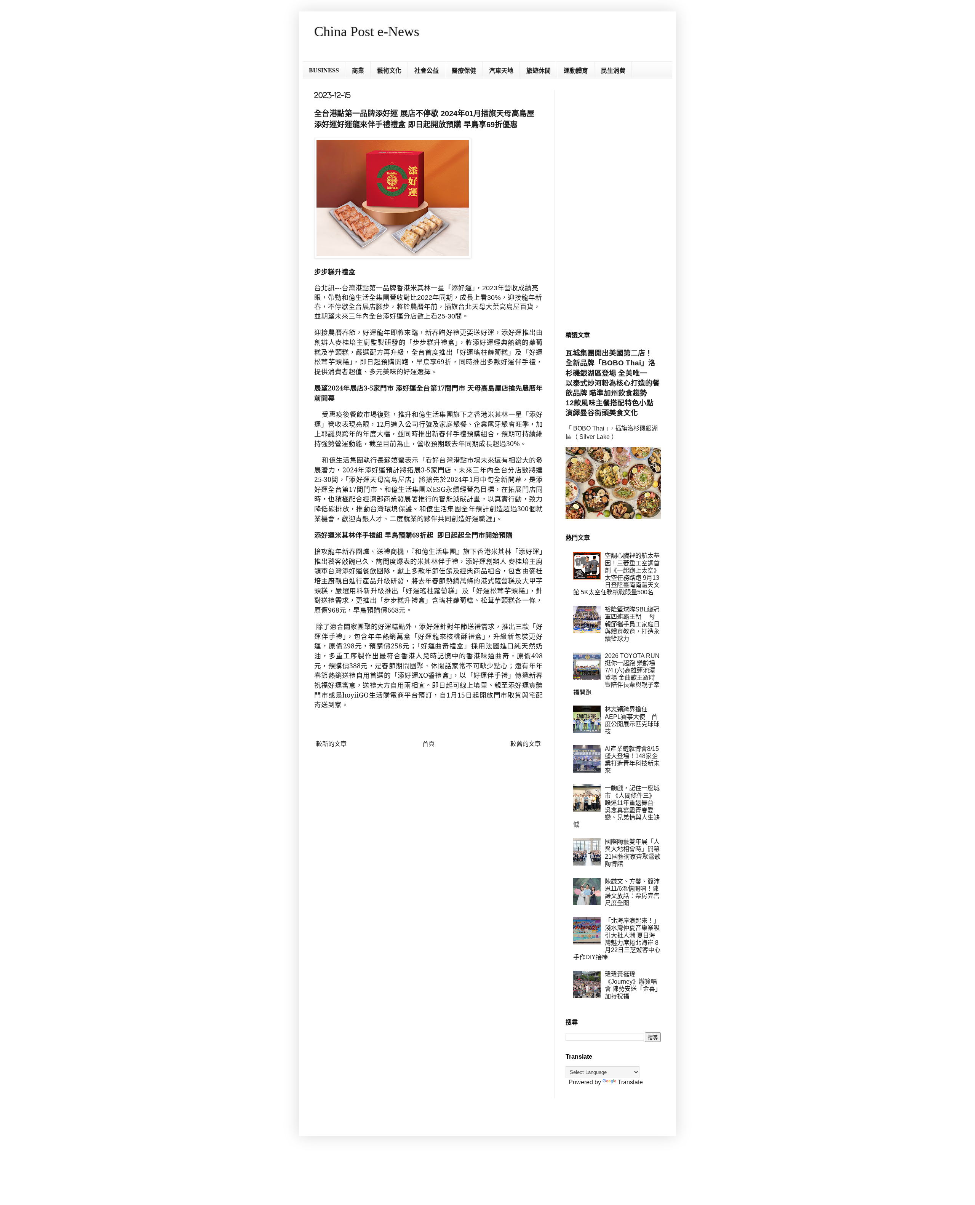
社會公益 (426, 70)
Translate (630, 1082)
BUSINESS (324, 70)
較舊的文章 (525, 744)
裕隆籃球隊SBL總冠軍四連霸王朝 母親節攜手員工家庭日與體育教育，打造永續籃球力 (632, 624)
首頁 (428, 744)
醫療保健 (464, 70)
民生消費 (613, 70)
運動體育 (576, 70)
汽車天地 (501, 70)
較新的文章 (331, 744)
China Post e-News (366, 31)
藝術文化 (389, 70)
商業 (358, 70)
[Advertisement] (613, 204)
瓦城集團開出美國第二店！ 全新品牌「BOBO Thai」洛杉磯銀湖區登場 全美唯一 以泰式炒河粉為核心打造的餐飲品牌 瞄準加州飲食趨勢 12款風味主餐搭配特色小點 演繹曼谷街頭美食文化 (613, 383)
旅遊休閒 (538, 70)
